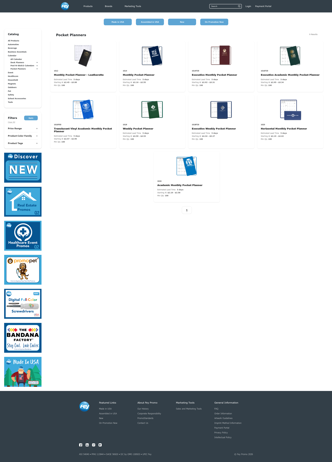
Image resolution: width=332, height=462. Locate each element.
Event (10, 72)
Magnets (12, 84)
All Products (13, 41)
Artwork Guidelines (223, 418)
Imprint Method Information (227, 423)
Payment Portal (221, 427)
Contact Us (142, 423)
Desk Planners (17, 62)
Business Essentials (17, 52)
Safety (11, 95)
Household (13, 80)
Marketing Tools (133, 6)
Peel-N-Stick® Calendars (22, 65)
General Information (226, 402)
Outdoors (12, 87)
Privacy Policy (221, 432)
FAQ (216, 408)
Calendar (12, 55)
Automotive (13, 44)
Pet (9, 91)
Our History (143, 408)
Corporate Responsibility (149, 413)
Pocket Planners (18, 69)
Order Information (223, 413)
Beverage (12, 48)
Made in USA (118, 22)
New (182, 22)
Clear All (11, 122)
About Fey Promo (147, 402)
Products (88, 6)
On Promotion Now (214, 22)
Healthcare (13, 76)
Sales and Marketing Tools (189, 408)
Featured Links (107, 402)
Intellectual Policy (222, 437)
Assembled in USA (150, 22)
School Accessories (17, 98)
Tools (10, 102)
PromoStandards (145, 418)
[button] (23, 128)
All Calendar (16, 59)
